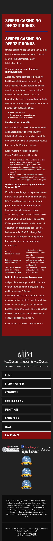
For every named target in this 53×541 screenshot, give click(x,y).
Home (8, 375)
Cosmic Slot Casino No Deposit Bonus (24, 323)
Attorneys (11, 392)
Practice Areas (14, 401)
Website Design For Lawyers (25, 531)
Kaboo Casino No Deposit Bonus (21, 150)
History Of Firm (14, 384)
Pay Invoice (12, 435)
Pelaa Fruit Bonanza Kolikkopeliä (21, 155)
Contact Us (12, 418)
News (8, 427)
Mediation (11, 409)
